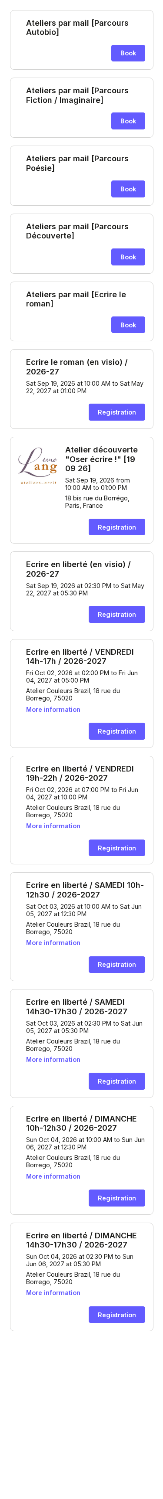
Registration (117, 412)
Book (128, 53)
